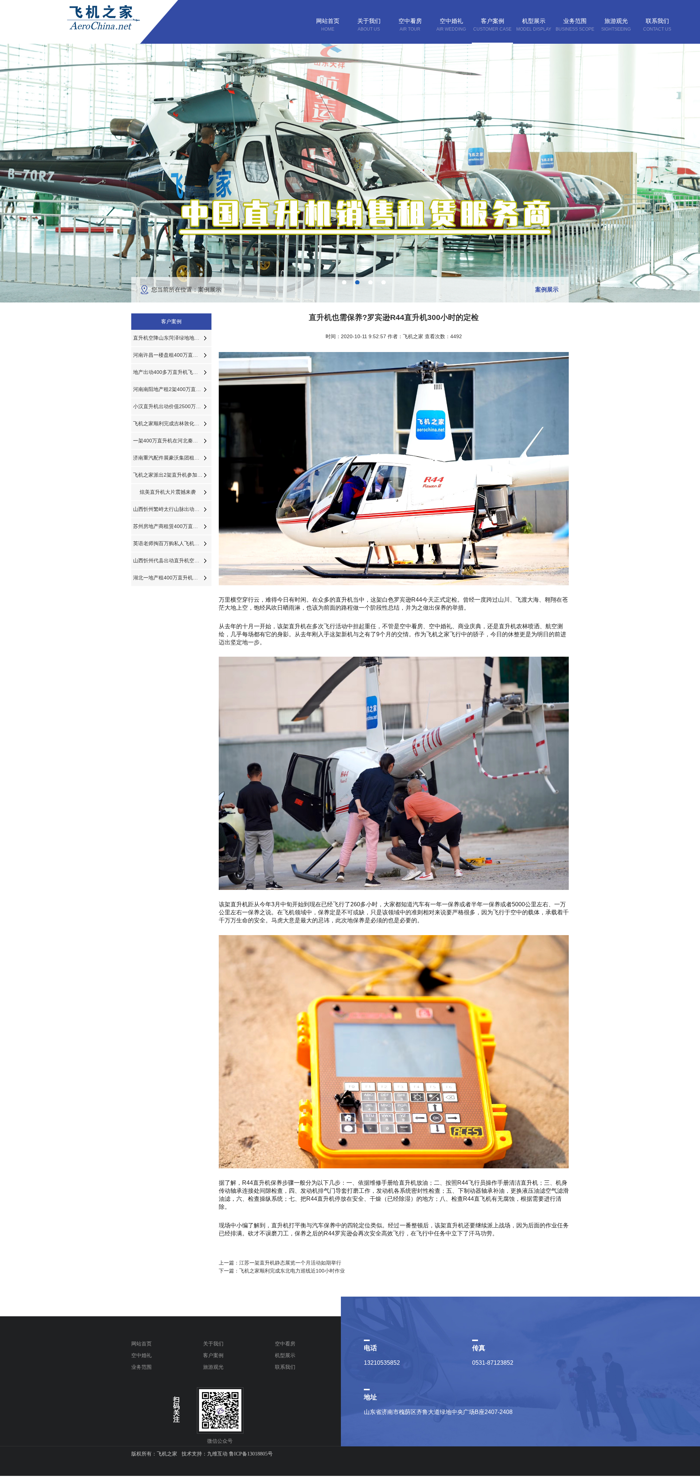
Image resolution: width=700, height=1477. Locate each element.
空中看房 (285, 1344)
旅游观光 (213, 1367)
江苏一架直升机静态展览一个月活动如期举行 (290, 1263)
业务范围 (141, 1367)
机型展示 (285, 1355)
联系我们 (285, 1367)
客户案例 (213, 1355)
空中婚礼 (141, 1355)
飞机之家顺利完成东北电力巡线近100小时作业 (292, 1271)
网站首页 (141, 1344)
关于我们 (213, 1344)
